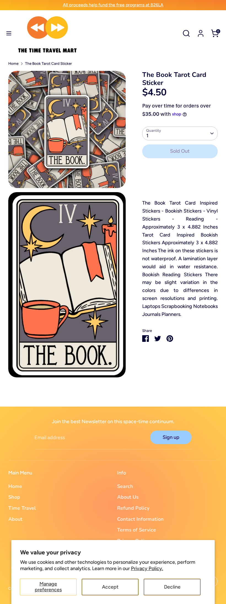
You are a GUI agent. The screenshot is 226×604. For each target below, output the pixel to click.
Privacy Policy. (147, 568)
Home (13, 63)
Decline (172, 587)
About (15, 519)
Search (125, 486)
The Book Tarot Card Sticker (48, 63)
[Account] (200, 32)
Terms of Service (136, 530)
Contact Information (140, 519)
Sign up (171, 437)
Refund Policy (133, 508)
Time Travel (22, 508)
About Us (128, 497)
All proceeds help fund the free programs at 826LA (113, 4)
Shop (14, 497)
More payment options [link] (180, 182)
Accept (110, 587)
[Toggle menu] (8, 33)
